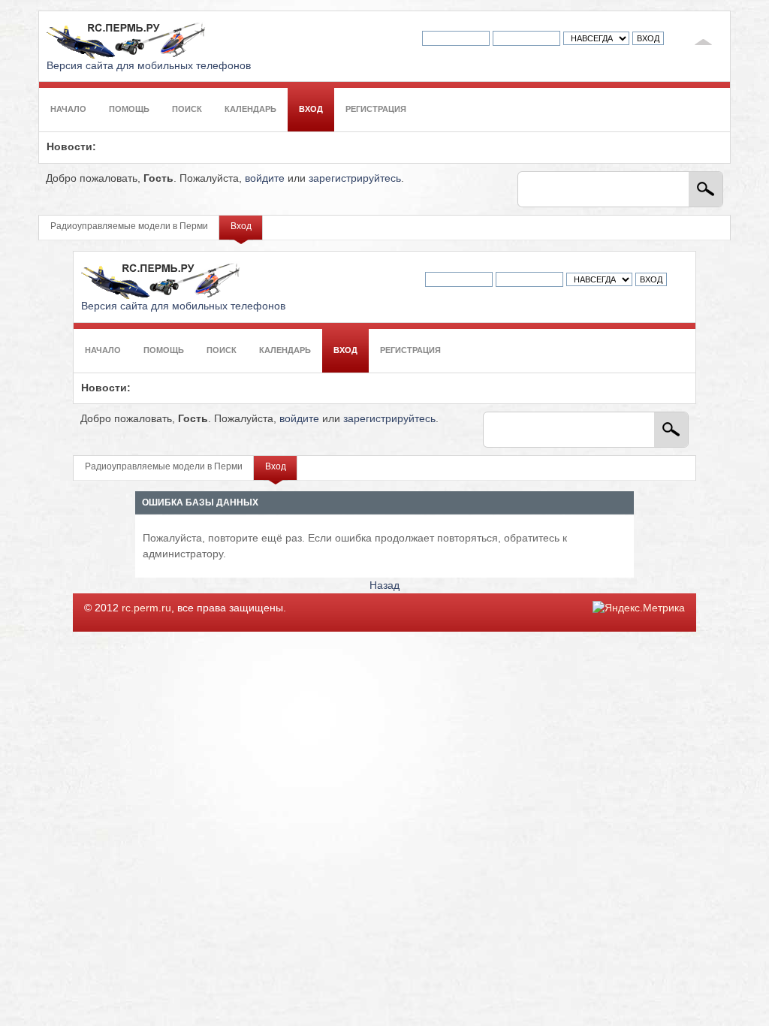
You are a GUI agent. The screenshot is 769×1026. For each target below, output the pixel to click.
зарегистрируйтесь (355, 178)
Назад (384, 585)
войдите (265, 178)
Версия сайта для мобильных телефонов (149, 65)
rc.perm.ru (146, 608)
